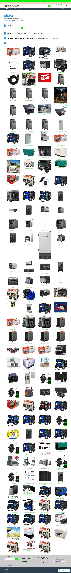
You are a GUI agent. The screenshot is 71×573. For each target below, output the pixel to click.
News (29, 559)
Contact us (24, 559)
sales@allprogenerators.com (59, 6)
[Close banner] (70, 1)
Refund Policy (30, 558)
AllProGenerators (9, 568)
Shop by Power (26, 8)
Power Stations (38, 8)
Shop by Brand (16, 8)
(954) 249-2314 (59, 5)
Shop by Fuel (10, 8)
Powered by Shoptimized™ (35, 569)
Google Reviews (25, 561)
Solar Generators (32, 8)
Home (4, 10)
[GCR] (59, 569)
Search (23, 558)
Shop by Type (21, 8)
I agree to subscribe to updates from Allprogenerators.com (11, 561)
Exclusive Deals (6, 8)
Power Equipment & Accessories (45, 8)
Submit (16, 558)
